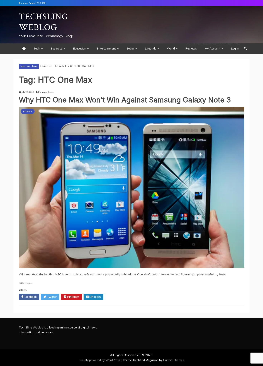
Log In (235, 48)
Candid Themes (173, 360)
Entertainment (106, 48)
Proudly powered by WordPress (100, 360)
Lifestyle (150, 48)
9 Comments (26, 283)
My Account (212, 48)
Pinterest (72, 296)
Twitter (51, 296)
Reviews (191, 48)
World (171, 48)
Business (56, 48)
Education (79, 48)
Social (130, 48)
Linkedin (95, 296)
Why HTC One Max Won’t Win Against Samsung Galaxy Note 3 (125, 99)
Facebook (30, 296)
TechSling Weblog (43, 22)
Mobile (27, 111)
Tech (36, 48)
